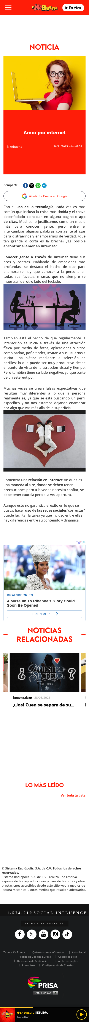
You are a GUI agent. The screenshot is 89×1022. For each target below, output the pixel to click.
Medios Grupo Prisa (44, 992)
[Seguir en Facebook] (21, 934)
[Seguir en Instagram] (56, 934)
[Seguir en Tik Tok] (68, 934)
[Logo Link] (45, 7)
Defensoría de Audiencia (32, 961)
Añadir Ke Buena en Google (48, 196)
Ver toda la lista (73, 795)
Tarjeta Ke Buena (14, 952)
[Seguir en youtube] (45, 934)
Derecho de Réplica (66, 961)
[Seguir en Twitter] (33, 934)
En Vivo (74, 7)
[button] (44, 1007)
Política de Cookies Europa (35, 957)
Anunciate (28, 965)
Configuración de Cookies (58, 965)
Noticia (44, 46)
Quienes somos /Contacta (48, 952)
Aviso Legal (79, 952)
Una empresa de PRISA (44, 982)
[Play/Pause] (81, 1014)
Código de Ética (67, 957)
